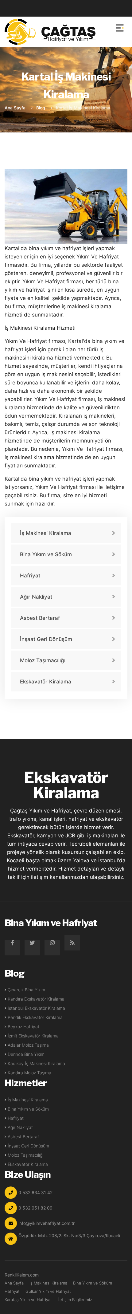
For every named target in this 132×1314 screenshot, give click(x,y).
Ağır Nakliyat (36, 597)
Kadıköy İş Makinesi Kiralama (36, 1063)
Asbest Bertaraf (40, 618)
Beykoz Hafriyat (23, 1026)
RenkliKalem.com (22, 1274)
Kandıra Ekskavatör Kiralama (36, 998)
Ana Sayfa (15, 107)
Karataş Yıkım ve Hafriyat (28, 1299)
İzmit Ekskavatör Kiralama (33, 1035)
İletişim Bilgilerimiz (75, 1299)
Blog (40, 107)
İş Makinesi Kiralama (45, 533)
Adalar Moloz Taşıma (28, 1045)
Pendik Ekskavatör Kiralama (35, 1017)
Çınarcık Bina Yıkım (26, 989)
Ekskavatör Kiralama (45, 682)
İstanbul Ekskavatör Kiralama (36, 1008)
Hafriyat (30, 575)
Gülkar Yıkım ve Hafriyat (48, 1291)
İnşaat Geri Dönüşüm (46, 639)
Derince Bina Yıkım (26, 1054)
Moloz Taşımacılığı (42, 660)
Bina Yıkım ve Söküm (46, 554)
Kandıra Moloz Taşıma (29, 1072)
